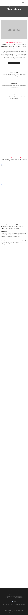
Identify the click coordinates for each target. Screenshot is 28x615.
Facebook (10, 604)
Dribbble (23, 604)
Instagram (17, 604)
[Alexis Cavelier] (7, 2)
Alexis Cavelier (23, 612)
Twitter (5, 604)
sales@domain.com (9, 597)
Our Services (14, 63)
